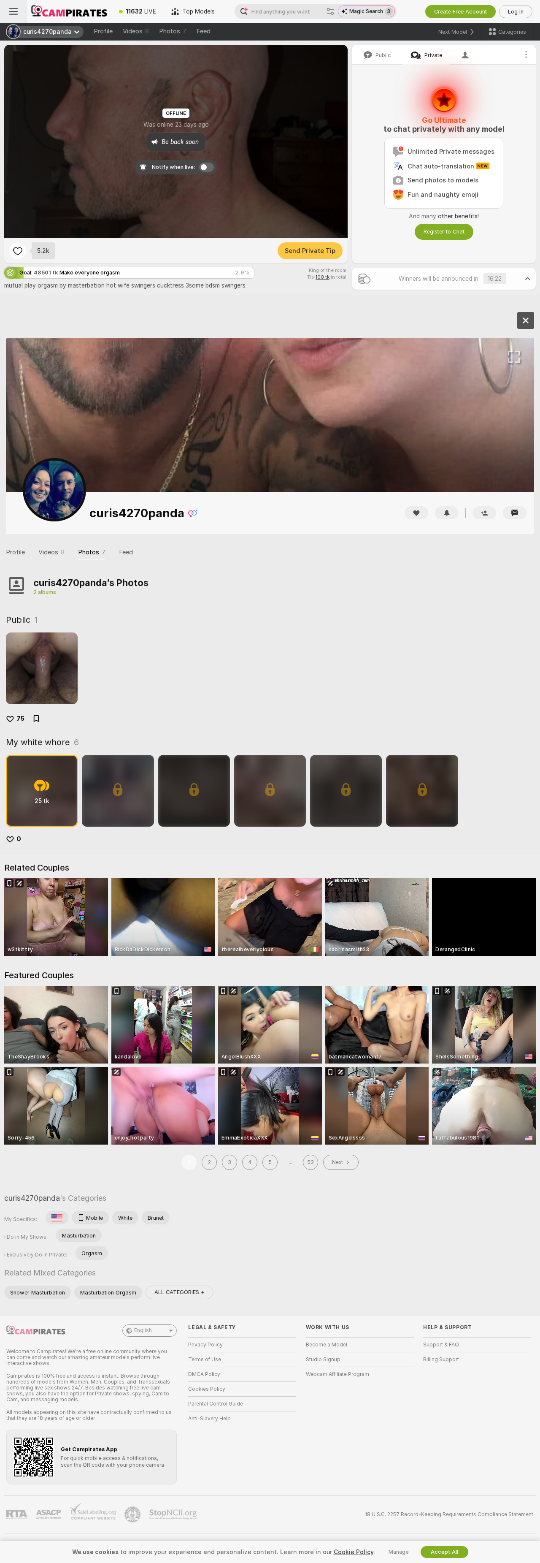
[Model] (525, 320)
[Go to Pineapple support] (133, 1514)
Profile (103, 31)
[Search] (330, 11)
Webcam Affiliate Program (337, 1374)
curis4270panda (32, 1198)
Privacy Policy (205, 1345)
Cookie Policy (353, 1552)
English (143, 1330)
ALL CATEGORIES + (179, 1292)
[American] (57, 1217)
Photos (172, 31)
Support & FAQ (441, 1345)
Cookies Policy (206, 1389)
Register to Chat (444, 231)
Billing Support (441, 1359)
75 (20, 718)
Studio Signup (323, 1359)
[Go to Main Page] (69, 11)
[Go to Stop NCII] (174, 1514)
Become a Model (326, 1345)
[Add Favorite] (17, 250)
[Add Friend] (484, 512)
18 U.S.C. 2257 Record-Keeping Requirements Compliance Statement (449, 1514)
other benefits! (458, 216)
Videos (136, 31)
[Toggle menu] (13, 11)
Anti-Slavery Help (209, 1419)
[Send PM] (514, 512)
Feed (204, 31)
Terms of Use (204, 1359)
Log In (516, 11)
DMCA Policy (204, 1374)
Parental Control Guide (215, 1404)
